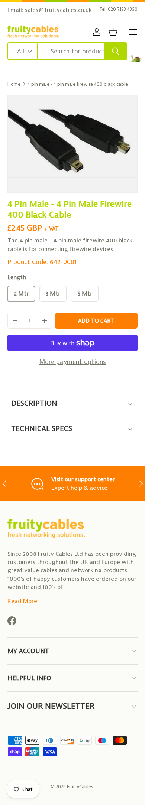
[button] (113, 32)
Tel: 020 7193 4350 (119, 9)
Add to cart (96, 321)
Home (13, 84)
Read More (22, 601)
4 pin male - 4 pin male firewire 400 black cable (78, 84)
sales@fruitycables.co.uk (58, 10)
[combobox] (67, 51)
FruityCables (80, 786)
